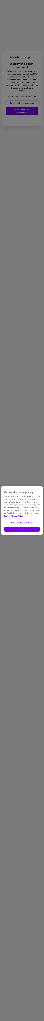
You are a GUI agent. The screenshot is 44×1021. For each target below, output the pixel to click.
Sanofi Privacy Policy (13, 516)
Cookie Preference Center (22, 523)
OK (22, 529)
